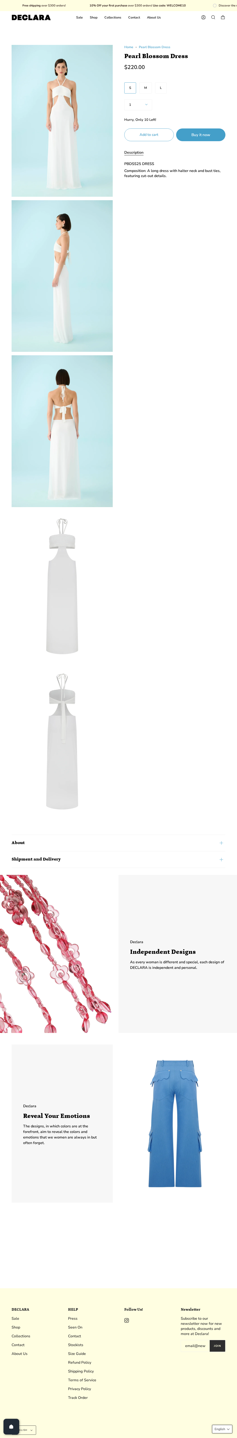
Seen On (75, 1327)
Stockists (75, 1345)
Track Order (78, 1397)
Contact (18, 1345)
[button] (222, 1429)
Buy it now (200, 134)
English (22, 1430)
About (18, 842)
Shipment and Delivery (36, 859)
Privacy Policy (79, 1388)
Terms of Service (82, 1380)
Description (133, 152)
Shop (16, 1327)
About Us (20, 1353)
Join (217, 1346)
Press (73, 1318)
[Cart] (223, 17)
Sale (15, 1318)
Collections (21, 1336)
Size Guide (77, 1353)
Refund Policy (79, 1362)
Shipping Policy (81, 1371)
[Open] (11, 1427)
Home (128, 47)
